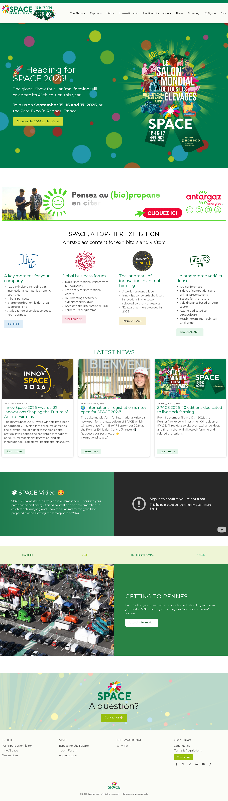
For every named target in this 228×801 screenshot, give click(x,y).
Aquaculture (68, 755)
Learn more (14, 451)
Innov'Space (10, 750)
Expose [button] (95, 13)
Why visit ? (124, 745)
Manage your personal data (135, 794)
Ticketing (193, 13)
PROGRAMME (189, 332)
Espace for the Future (74, 745)
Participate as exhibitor (17, 745)
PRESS (200, 554)
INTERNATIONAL (142, 554)
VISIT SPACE (73, 319)
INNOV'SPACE (132, 320)
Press (179, 13)
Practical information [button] (156, 13)
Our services (10, 755)
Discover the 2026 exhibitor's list (38, 121)
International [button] (127, 13)
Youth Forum (68, 750)
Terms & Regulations (188, 750)
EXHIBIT (13, 324)
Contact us (183, 757)
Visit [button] (109, 13)
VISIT (85, 554)
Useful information (141, 622)
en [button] (223, 13)
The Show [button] (76, 13)
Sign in (211, 13)
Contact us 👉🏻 (114, 717)
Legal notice (182, 745)
